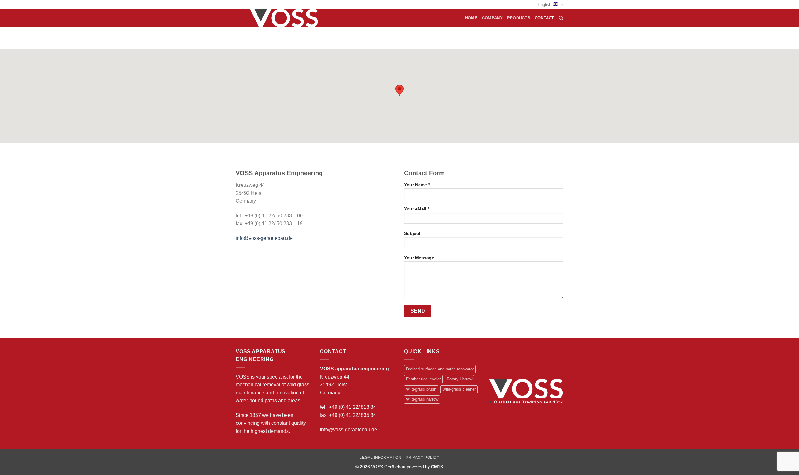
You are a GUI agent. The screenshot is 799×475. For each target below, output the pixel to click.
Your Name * (417, 184)
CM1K (437, 466)
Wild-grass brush (421, 389)
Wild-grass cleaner (459, 389)
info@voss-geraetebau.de (264, 238)
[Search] (561, 18)
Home (471, 18)
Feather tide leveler (423, 379)
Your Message (419, 257)
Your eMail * (416, 208)
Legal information (380, 457)
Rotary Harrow (459, 379)
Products (518, 18)
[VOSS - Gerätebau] (286, 18)
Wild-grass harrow (422, 399)
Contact (544, 18)
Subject (412, 233)
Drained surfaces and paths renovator (440, 369)
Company (492, 18)
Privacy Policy (422, 457)
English (544, 4)
